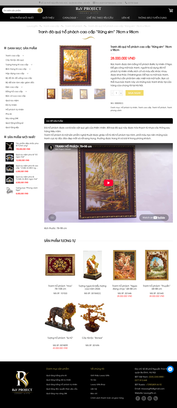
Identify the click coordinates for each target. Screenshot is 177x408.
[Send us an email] (149, 398)
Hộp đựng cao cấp (15, 73)
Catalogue (69, 17)
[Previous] (48, 66)
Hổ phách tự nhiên (15, 109)
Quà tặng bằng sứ (14, 122)
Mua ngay (134, 92)
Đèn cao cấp (12, 87)
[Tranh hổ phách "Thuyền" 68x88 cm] (157, 265)
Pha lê (9, 113)
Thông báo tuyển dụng (152, 17)
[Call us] (155, 398)
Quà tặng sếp (12, 127)
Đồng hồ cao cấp (14, 91)
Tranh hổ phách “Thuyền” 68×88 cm (157, 287)
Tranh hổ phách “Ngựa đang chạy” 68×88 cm (124, 287)
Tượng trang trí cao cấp (17, 64)
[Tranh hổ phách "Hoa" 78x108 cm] (60, 265)
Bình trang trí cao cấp (16, 69)
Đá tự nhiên (11, 104)
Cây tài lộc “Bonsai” (92, 337)
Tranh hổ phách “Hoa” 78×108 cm (60, 287)
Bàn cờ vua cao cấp (16, 95)
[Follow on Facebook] (138, 398)
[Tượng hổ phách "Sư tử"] (60, 317)
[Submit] (39, 10)
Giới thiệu (48, 17)
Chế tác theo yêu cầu (100, 17)
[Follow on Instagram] (143, 398)
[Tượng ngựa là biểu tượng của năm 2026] (92, 265)
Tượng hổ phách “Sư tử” (60, 337)
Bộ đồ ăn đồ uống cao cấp (19, 78)
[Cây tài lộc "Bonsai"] (92, 317)
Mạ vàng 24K (12, 118)
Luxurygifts (32, 25)
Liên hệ (126, 17)
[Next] (101, 66)
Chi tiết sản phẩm (54, 121)
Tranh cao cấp (51, 25)
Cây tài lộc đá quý (15, 60)
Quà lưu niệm (12, 100)
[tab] (53, 121)
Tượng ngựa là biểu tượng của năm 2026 (92, 287)
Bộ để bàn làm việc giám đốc (20, 82)
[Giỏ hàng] (171, 10)
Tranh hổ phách (73, 25)
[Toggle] (23, 55)
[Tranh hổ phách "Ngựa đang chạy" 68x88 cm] (125, 265)
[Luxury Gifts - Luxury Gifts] (88, 10)
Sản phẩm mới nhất (22, 17)
